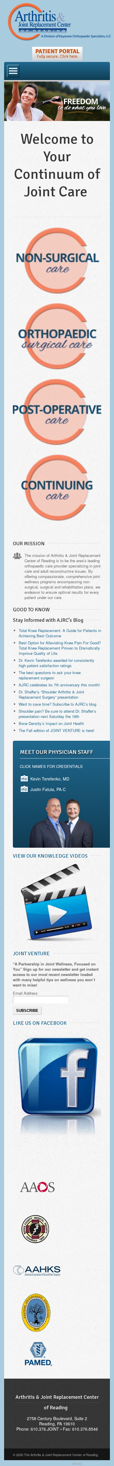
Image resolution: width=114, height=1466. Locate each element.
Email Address (25, 993)
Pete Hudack (92, 1463)
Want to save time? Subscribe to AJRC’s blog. (58, 704)
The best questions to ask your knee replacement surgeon (50, 675)
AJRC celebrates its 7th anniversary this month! (59, 685)
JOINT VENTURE (31, 953)
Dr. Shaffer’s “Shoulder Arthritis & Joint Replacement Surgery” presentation (51, 694)
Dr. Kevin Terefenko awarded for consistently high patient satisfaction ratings (56, 662)
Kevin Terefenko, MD (49, 779)
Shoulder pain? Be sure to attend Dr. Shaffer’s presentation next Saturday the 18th (57, 713)
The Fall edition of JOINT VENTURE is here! (56, 730)
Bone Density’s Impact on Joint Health (51, 723)
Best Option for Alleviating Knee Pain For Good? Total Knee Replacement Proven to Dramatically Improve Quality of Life (60, 648)
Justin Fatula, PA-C (48, 789)
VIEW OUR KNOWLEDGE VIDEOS (50, 856)
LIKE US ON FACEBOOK (40, 1023)
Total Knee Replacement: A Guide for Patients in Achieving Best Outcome (60, 633)
